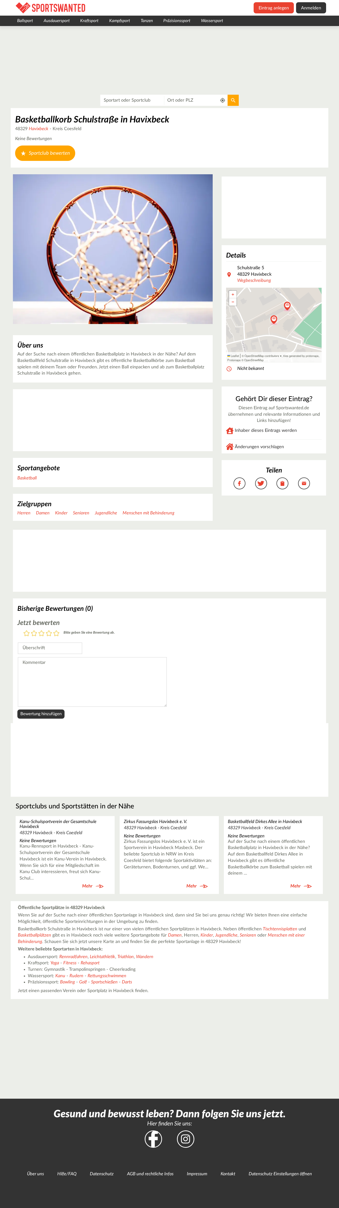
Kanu (60, 976)
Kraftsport (89, 21)
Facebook (153, 1139)
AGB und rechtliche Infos (150, 1174)
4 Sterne (49, 633)
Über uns (35, 1174)
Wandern (144, 957)
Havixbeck (38, 129)
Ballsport (25, 21)
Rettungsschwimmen (107, 976)
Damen (43, 513)
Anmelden (311, 8)
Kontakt (228, 1174)
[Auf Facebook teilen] (239, 483)
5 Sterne (56, 633)
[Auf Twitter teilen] (261, 483)
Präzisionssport (176, 21)
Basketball (27, 478)
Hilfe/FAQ (66, 1174)
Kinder (61, 513)
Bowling (67, 982)
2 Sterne (34, 633)
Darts (127, 982)
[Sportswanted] (50, 8)
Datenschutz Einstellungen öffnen (280, 1174)
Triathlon (125, 957)
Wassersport (212, 21)
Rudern (76, 976)
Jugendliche (106, 513)
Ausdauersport (57, 21)
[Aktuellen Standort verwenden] (223, 100)
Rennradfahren (73, 957)
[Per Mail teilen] (304, 483)
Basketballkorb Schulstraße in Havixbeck (92, 119)
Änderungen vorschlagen (259, 447)
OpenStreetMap (254, 360)
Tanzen (147, 21)
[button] (287, 306)
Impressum (197, 1174)
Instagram (186, 1139)
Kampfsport (119, 21)
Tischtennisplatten (280, 929)
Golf (83, 982)
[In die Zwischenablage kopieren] (282, 483)
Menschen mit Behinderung (148, 513)
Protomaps (234, 360)
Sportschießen (104, 982)
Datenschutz (102, 1174)
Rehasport (90, 963)
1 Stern (27, 633)
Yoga (54, 963)
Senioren (81, 513)
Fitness (69, 963)
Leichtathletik (102, 957)
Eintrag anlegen (274, 8)
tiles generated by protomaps (301, 356)
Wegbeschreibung (254, 280)
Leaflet (234, 356)
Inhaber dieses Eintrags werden (266, 430)
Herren (24, 513)
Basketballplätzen (34, 935)
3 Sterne (41, 633)
